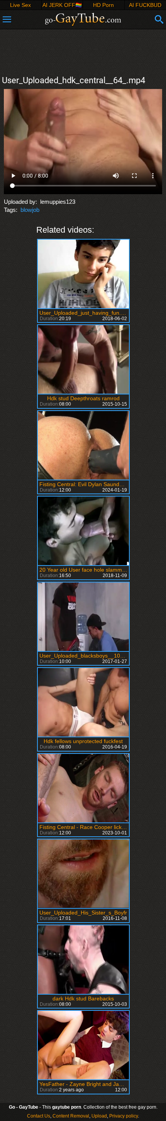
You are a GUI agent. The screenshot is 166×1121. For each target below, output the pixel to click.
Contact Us (38, 1116)
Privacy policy (123, 1116)
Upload (99, 1116)
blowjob (29, 209)
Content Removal (71, 1116)
